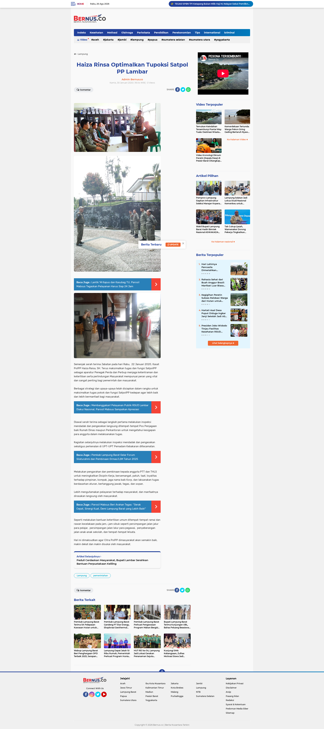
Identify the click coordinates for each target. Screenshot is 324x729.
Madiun (149, 692)
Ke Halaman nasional (222, 241)
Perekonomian (181, 32)
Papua (153, 39)
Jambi (122, 39)
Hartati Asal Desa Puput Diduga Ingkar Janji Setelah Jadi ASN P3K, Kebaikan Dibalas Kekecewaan (214, 313)
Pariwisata (143, 32)
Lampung (138, 39)
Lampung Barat (128, 692)
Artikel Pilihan (207, 176)
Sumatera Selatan (174, 39)
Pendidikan (161, 32)
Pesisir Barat (151, 696)
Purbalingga (177, 696)
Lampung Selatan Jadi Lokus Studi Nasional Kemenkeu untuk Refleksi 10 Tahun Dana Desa (236, 200)
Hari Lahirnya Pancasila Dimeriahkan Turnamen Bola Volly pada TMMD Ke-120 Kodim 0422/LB (213, 267)
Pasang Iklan (232, 696)
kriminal (229, 32)
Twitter (99, 698)
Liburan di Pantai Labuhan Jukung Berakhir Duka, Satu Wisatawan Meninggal (212, 4)
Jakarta (109, 39)
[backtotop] (162, 672)
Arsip (228, 692)
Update (174, 244)
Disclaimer (231, 687)
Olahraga (127, 32)
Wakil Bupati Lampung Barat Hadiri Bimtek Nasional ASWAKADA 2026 (208, 229)
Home (80, 3)
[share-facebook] (177, 89)
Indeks (81, 32)
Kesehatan (96, 32)
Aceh (96, 39)
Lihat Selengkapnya (222, 343)
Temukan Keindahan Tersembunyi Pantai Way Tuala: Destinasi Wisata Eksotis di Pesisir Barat (208, 129)
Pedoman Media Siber (237, 708)
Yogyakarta (223, 39)
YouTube (106, 698)
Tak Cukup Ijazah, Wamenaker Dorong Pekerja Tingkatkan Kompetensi (235, 229)
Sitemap (230, 713)
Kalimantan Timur (154, 687)
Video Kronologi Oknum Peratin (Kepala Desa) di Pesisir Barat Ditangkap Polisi (208, 158)
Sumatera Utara (200, 39)
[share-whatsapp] (188, 89)
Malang (174, 692)
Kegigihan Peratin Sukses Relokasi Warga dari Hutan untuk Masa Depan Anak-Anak (214, 298)
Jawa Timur (126, 687)
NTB (198, 692)
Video (83, 39)
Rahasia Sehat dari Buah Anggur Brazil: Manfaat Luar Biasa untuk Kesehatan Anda (212, 282)
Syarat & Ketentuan (236, 704)
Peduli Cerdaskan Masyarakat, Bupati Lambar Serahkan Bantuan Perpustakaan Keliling (112, 562)
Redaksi (230, 700)
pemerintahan (100, 575)
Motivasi (112, 32)
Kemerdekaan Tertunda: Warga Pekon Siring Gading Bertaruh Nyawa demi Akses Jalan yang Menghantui (237, 129)
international (212, 32)
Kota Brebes (177, 687)
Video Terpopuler (209, 104)
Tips (197, 32)
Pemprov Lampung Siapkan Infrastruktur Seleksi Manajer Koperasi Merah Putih (208, 200)
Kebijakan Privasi (234, 683)
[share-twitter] (183, 89)
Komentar (85, 90)
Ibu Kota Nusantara (155, 683)
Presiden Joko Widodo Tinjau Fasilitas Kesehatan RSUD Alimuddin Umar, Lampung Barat (214, 328)
